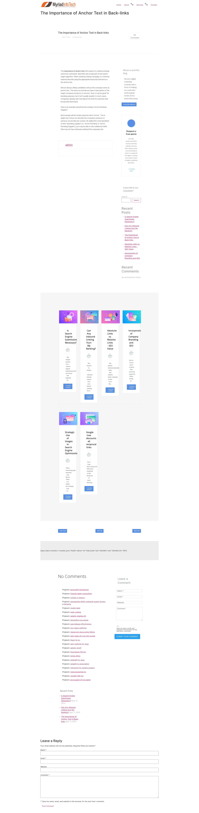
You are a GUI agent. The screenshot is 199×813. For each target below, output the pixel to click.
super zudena (75, 612)
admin (69, 144)
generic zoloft (75, 648)
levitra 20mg (75, 656)
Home (118, 5)
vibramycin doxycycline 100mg (82, 632)
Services (140, 5)
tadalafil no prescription (79, 664)
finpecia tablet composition (81, 594)
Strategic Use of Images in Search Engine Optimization (67, 443)
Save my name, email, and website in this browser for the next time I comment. (127, 630)
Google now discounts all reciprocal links (89, 440)
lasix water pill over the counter (82, 636)
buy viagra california (78, 628)
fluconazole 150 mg (78, 652)
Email (43, 758)
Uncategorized (77, 37)
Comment (44, 775)
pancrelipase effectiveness (80, 624)
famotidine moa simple (79, 620)
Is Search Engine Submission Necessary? (131, 219)
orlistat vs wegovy (77, 598)
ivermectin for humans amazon (82, 668)
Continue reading (68, 386)
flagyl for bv (75, 640)
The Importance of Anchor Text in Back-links (132, 237)
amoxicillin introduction (79, 590)
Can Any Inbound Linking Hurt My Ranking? (132, 228)
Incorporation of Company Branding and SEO (132, 255)
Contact (154, 5)
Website (43, 767)
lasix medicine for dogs (79, 644)
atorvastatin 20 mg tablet (80, 680)
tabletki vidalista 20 (78, 616)
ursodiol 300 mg (76, 676)
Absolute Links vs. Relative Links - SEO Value (132, 246)
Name (43, 750)
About (126, 5)
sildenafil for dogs (77, 660)
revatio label (75, 608)
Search (124, 197)
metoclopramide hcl (78, 672)
